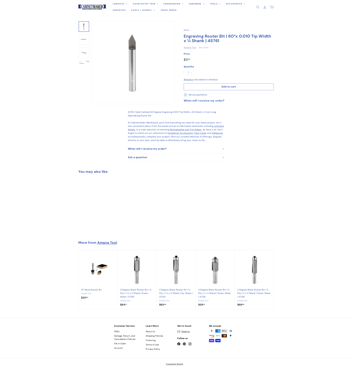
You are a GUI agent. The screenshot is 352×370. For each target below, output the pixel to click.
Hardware (195, 4)
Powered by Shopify (174, 364)
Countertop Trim (144, 4)
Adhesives (119, 10)
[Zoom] (133, 62)
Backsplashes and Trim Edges (185, 129)
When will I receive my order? (147, 148)
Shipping (188, 79)
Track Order (168, 10)
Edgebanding (172, 4)
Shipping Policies (154, 336)
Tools (214, 4)
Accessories (234, 4)
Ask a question (137, 157)
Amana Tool (190, 47)
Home (186, 30)
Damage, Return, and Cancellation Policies (124, 338)
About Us (150, 331)
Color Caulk (200, 133)
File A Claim (120, 343)
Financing (151, 340)
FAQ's (117, 331)
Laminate (119, 4)
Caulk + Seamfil (142, 10)
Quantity (189, 66)
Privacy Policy (153, 349)
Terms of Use (152, 344)
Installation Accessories (180, 133)
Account (118, 348)
